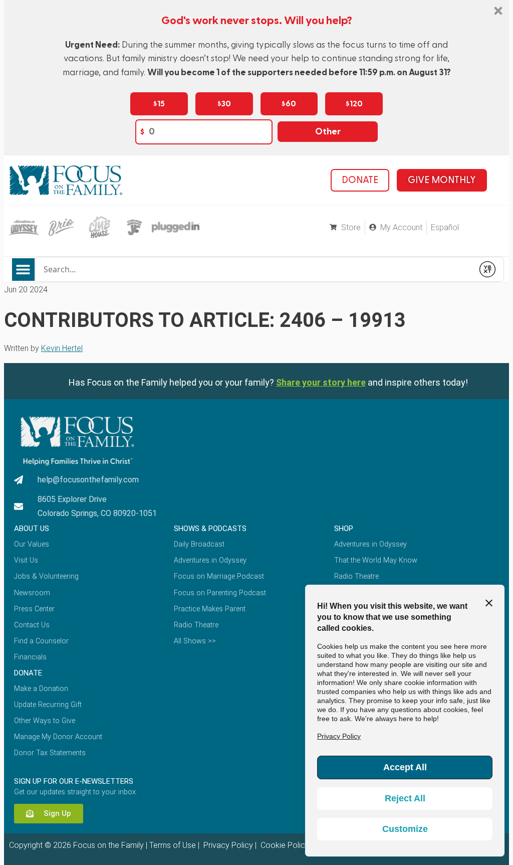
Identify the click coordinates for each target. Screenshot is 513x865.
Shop (343, 528)
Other (328, 131)
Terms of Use (172, 845)
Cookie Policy (284, 845)
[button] (23, 269)
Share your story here (321, 382)
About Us (31, 528)
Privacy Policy (227, 845)
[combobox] (254, 269)
